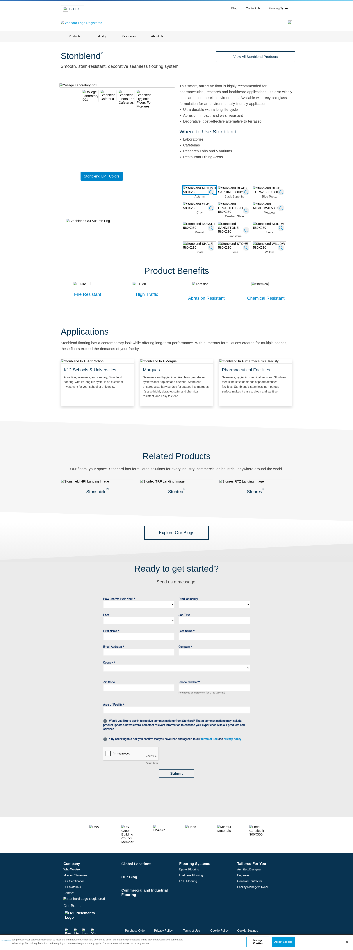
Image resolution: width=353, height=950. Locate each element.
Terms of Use (191, 930)
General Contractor (249, 881)
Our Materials (72, 887)
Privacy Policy (163, 930)
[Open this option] (287, 23)
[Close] (347, 942)
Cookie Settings (247, 930)
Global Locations (136, 864)
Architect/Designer (249, 869)
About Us (157, 36)
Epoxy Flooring (189, 869)
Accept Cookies (283, 941)
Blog (234, 8)
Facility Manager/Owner (252, 887)
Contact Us (253, 8)
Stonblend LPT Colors (102, 176)
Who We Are (71, 869)
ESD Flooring (188, 881)
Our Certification (74, 881)
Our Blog (129, 877)
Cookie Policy (219, 930)
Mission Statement (75, 875)
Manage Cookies (258, 942)
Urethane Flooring (191, 875)
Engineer (243, 875)
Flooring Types (278, 8)
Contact (68, 893)
